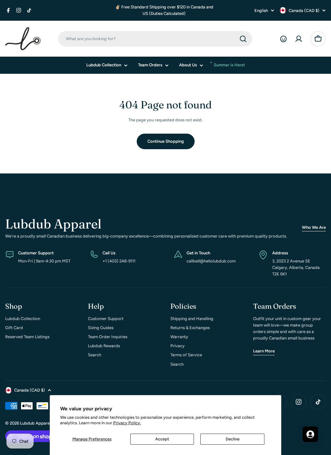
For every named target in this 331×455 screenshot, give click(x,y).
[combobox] (155, 39)
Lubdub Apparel (35, 423)
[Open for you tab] (310, 434)
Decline (233, 439)
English (261, 10)
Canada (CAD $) (304, 10)
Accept (162, 439)
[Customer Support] (283, 39)
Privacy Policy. (127, 422)
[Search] (243, 39)
